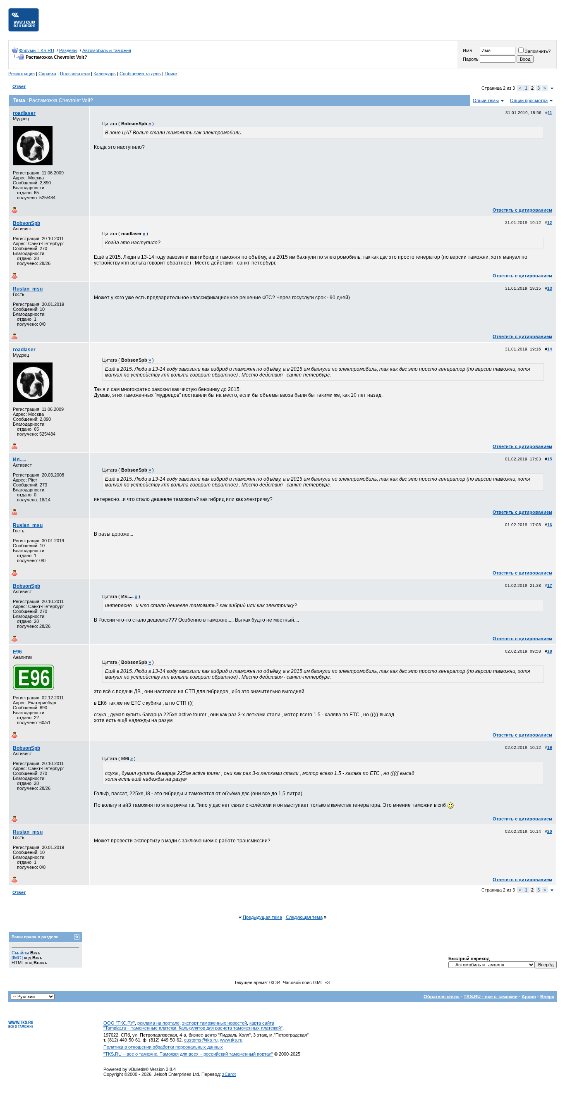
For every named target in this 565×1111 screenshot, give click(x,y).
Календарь (104, 73)
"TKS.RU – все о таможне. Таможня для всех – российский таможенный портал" (188, 1053)
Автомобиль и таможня (106, 50)
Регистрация (21, 73)
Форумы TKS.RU (36, 50)
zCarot (229, 1074)
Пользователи (75, 73)
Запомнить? (538, 51)
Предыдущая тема (262, 917)
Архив (529, 996)
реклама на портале (158, 1022)
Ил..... (19, 460)
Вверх (547, 996)
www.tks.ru (231, 1039)
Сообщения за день (140, 73)
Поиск (171, 73)
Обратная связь (442, 996)
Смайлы (20, 952)
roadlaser (24, 113)
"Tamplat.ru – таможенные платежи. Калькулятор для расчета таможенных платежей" (192, 1027)
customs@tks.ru (201, 1039)
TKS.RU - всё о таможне (490, 996)
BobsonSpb (26, 223)
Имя (467, 50)
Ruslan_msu (28, 289)
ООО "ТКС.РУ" (119, 1022)
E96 (17, 652)
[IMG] (17, 957)
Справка (47, 73)
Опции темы (486, 100)
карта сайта (261, 1022)
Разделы (68, 50)
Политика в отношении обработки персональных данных (163, 1046)
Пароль (471, 59)
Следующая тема (304, 917)
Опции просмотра (529, 100)
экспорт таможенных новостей (214, 1022)
